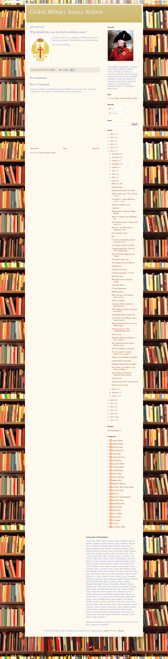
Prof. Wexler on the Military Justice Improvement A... (124, 319)
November (116, 157)
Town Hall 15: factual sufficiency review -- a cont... (123, 200)
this (92, 40)
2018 (112, 407)
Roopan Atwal (117, 507)
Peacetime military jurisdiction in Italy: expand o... (123, 338)
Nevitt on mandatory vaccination (123, 348)
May (114, 177)
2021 (112, 151)
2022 (112, 147)
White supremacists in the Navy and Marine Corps (124, 324)
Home (65, 148)
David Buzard (117, 460)
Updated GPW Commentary (121, 360)
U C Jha (115, 524)
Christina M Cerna (118, 457)
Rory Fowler (116, 510)
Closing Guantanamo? (119, 288)
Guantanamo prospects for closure (123, 190)
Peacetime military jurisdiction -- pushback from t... (123, 305)
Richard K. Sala (117, 500)
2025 (112, 137)
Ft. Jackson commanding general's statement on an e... (123, 240)
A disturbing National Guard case (123, 314)
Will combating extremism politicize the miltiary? (124, 310)
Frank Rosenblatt (118, 467)
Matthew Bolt (117, 480)
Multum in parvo (117, 291)
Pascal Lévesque (117, 490)
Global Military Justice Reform (66, 12)
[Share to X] (69, 70)
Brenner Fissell (117, 447)
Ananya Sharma (117, 440)
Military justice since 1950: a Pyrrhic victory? (124, 194)
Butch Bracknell (117, 450)
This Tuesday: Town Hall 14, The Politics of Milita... (123, 368)
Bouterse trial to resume (120, 385)
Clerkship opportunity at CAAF (123, 273)
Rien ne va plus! (117, 183)
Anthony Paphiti (117, 444)
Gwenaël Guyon (117, 470)
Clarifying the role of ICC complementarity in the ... (122, 330)
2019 (112, 403)
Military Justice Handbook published (124, 357)
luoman (106, 630)
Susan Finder (116, 517)
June (114, 174)
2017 (112, 410)
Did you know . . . (118, 334)
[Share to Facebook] (71, 70)
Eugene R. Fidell (118, 464)
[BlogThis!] (67, 70)
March (114, 389)
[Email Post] (60, 70)
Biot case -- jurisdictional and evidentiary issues (122, 228)
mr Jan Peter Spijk (118, 527)
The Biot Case (117, 378)
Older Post (95, 148)
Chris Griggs (116, 454)
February (115, 392)
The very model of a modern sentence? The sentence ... (122, 353)
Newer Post (34, 148)
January (115, 396)
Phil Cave (115, 494)
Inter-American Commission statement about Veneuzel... (122, 374)
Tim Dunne (116, 520)
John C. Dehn (117, 474)
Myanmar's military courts (121, 204)
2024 (112, 141)
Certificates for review (119, 269)
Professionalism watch (119, 233)
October (115, 160)
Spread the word (117, 276)
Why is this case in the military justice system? (122, 296)
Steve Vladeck (117, 514)
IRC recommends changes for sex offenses (123, 255)
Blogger (121, 630)
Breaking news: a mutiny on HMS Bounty (123, 212)
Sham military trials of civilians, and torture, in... (124, 223)
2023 (112, 144)
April (114, 181)
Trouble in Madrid (118, 300)
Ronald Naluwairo (118, 504)
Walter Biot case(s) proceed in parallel (122, 280)
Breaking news (117, 266)
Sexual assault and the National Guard (125, 381)
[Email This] (64, 70)
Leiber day (115, 208)
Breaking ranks (117, 187)
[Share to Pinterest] (74, 70)
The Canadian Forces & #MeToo (123, 263)
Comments (114, 113)
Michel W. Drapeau (119, 484)
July (113, 170)
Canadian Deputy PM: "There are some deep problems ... (123, 249)
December (116, 154)
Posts (112, 109)
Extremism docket (118, 285)
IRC (113, 236)
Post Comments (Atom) (47, 152)
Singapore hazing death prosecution (124, 364)
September (116, 164)
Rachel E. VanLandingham (121, 497)
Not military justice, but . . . (121, 259)
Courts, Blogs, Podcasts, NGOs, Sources (124, 98)
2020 (112, 400)
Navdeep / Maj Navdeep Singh (122, 487)
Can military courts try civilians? (123, 245)
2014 (112, 420)
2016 (112, 413)
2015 (112, 417)
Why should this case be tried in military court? (123, 344)
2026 (112, 134)
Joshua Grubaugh (118, 477)
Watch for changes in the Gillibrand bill (124, 217)
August (115, 167)
